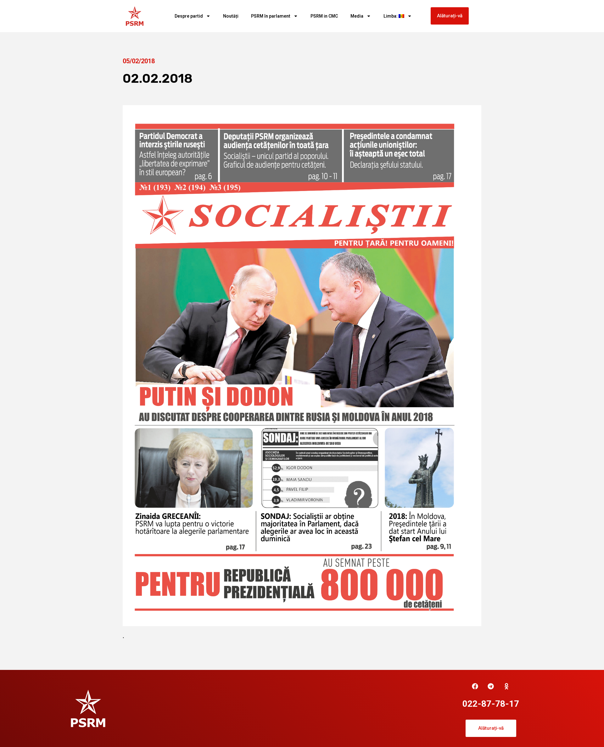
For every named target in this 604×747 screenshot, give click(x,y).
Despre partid (189, 16)
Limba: (391, 16)
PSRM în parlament (270, 16)
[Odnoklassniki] (506, 686)
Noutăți (230, 16)
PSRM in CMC (324, 16)
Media (356, 16)
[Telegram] (490, 686)
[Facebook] (475, 686)
